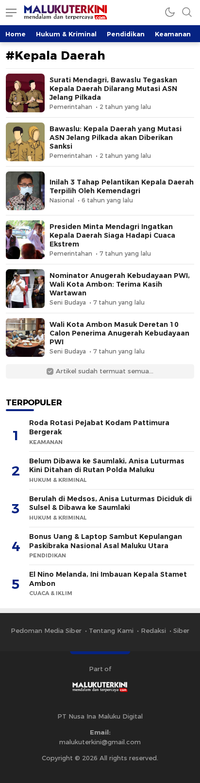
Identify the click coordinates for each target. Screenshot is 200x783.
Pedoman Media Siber (46, 630)
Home (15, 34)
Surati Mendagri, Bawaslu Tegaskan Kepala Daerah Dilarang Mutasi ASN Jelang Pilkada (113, 88)
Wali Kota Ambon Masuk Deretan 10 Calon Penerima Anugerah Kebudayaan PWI (119, 333)
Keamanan (173, 34)
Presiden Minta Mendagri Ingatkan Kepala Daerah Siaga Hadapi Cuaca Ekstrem (112, 235)
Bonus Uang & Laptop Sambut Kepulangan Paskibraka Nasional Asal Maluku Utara (105, 541)
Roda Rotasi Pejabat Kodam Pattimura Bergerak (99, 427)
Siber (181, 630)
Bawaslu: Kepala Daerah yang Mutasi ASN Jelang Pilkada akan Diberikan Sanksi (116, 137)
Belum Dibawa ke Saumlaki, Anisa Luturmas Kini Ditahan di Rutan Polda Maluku (106, 465)
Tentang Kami (111, 630)
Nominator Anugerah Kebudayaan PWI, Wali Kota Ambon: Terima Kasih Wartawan (120, 284)
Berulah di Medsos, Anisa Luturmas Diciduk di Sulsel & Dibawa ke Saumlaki (110, 503)
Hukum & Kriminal (66, 34)
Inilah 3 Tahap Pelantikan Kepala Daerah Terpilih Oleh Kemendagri (122, 186)
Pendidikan (126, 34)
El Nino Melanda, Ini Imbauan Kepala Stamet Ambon (108, 578)
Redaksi (153, 630)
